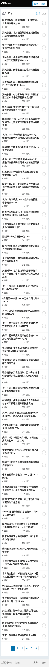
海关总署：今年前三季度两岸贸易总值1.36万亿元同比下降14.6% (20, 59)
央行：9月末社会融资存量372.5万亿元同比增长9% (20, 312)
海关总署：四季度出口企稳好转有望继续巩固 (20, 71)
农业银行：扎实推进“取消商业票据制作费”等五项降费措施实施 (20, 349)
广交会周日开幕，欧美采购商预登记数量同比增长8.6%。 (20, 427)
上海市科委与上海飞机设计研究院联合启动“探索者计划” (20, 226)
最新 (37, 13)
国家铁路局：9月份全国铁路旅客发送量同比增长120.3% (20, 624)
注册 (43, 3)
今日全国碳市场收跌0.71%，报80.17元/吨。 (20, 476)
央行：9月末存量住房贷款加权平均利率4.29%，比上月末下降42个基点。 (20, 414)
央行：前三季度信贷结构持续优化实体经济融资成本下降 (20, 389)
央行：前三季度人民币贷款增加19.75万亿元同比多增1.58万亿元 (20, 324)
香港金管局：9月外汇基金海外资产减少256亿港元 (20, 451)
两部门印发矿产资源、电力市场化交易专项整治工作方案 (20, 501)
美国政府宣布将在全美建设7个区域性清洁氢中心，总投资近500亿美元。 (20, 488)
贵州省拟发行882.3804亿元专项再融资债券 (20, 550)
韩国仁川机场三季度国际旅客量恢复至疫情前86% (20, 464)
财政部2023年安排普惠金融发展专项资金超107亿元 (20, 173)
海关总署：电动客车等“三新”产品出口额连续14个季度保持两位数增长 (20, 96)
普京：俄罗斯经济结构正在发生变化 (19, 635)
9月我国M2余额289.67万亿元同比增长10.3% (20, 300)
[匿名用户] (44, 23)
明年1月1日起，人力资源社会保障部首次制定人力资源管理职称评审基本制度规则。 (21, 122)
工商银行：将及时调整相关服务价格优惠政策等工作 (20, 362)
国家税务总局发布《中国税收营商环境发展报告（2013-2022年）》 (20, 213)
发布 (35, 662)
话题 (17, 662)
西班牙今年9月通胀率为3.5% (16, 236)
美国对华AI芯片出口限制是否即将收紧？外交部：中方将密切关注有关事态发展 (20, 273)
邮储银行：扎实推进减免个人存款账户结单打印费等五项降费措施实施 (20, 402)
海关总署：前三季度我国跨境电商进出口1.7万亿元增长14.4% (20, 83)
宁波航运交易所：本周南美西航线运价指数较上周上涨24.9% (20, 600)
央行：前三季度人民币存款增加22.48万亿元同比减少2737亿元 (20, 337)
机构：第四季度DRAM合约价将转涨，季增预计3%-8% (20, 201)
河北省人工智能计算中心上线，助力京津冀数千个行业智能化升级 (20, 587)
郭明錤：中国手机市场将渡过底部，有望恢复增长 (20, 148)
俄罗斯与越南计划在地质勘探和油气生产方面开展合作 (20, 260)
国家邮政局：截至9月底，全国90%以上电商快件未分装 (20, 22)
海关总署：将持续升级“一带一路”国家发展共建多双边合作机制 (20, 108)
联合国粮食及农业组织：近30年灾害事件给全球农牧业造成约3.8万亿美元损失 (21, 375)
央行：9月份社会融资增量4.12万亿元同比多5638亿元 (20, 287)
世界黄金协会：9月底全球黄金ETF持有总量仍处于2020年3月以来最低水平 (20, 575)
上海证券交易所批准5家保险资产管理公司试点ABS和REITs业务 (20, 563)
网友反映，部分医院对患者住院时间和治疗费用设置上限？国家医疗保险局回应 (20, 187)
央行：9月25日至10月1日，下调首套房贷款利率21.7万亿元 (20, 439)
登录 (36, 3)
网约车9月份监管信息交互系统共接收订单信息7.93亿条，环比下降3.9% (20, 525)
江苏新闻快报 (6, 662)
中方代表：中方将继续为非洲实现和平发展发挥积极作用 (20, 46)
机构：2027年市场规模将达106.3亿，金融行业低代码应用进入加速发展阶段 (20, 136)
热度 (44, 13)
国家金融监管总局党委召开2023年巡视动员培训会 (20, 538)
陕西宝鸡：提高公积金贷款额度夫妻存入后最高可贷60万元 (20, 247)
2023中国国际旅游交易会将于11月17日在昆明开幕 (20, 513)
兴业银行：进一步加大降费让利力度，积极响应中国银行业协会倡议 (20, 612)
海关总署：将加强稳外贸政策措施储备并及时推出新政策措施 (20, 34)
